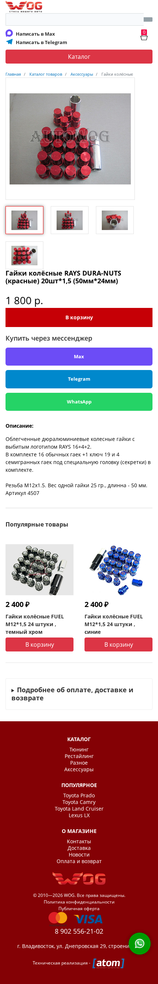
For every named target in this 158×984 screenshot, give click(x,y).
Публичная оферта (79, 908)
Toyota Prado (79, 795)
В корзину (79, 317)
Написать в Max (35, 33)
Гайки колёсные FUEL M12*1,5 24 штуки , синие (114, 624)
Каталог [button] (79, 57)
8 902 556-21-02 (79, 931)
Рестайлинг (79, 756)
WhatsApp (79, 401)
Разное (79, 762)
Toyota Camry (79, 802)
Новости (79, 854)
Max (79, 356)
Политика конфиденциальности (79, 902)
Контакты (79, 841)
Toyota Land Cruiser (79, 808)
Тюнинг (79, 749)
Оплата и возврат (79, 861)
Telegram (79, 379)
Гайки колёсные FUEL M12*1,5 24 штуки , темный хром (35, 624)
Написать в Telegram (41, 42)
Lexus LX (79, 815)
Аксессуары (79, 769)
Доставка (79, 848)
